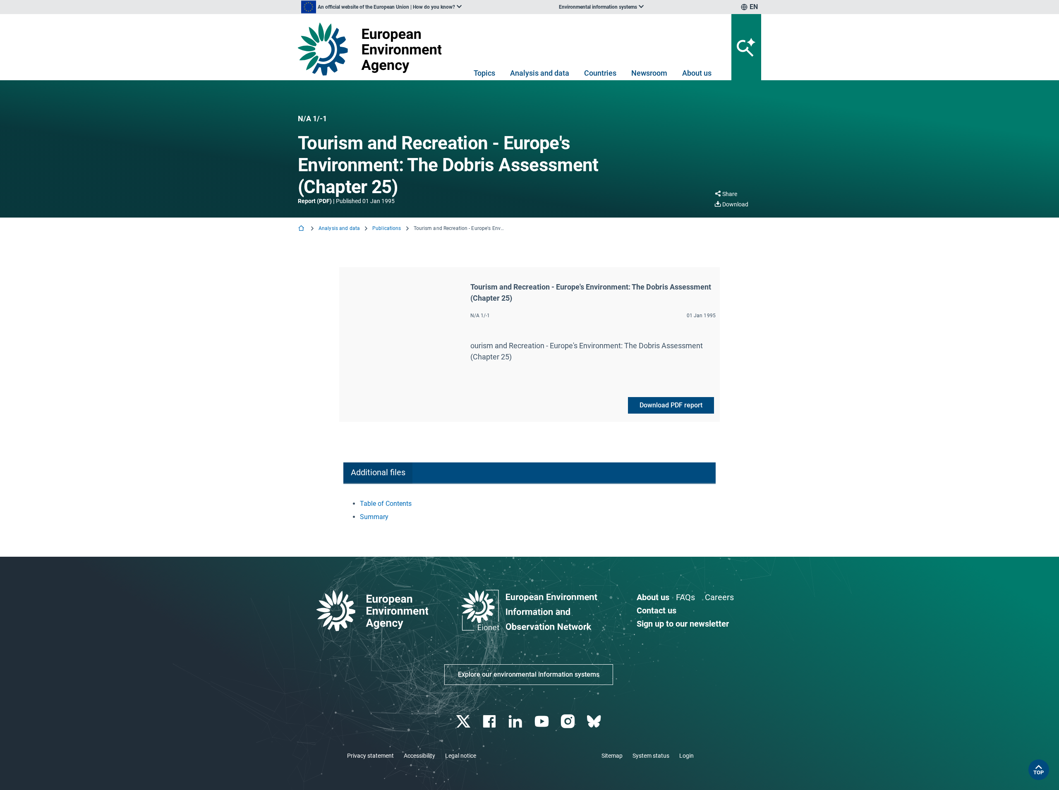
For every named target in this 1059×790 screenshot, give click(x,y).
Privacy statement (370, 755)
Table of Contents (386, 504)
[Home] (302, 229)
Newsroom (649, 73)
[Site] (373, 49)
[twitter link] (463, 721)
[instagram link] (568, 721)
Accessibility (419, 755)
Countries (600, 73)
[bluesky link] (594, 721)
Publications (386, 228)
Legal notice (460, 755)
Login (686, 755)
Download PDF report (671, 405)
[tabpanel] (529, 510)
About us (697, 73)
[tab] (377, 473)
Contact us (656, 610)
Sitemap (612, 755)
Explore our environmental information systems (528, 674)
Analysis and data (539, 73)
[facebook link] (490, 721)
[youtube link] (542, 721)
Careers (719, 597)
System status (651, 755)
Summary (374, 517)
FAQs (685, 597)
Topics (484, 73)
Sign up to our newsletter (683, 624)
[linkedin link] (516, 721)
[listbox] (381, 7)
